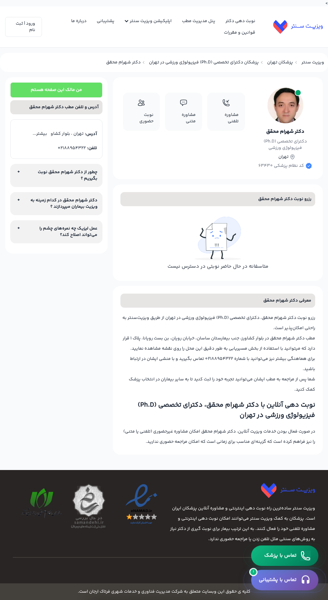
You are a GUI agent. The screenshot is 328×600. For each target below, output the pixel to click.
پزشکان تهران (280, 62)
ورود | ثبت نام (25, 27)
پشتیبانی (105, 21)
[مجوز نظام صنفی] (39, 503)
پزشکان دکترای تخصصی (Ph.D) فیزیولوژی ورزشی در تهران (204, 62)
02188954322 (72, 148)
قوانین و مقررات (239, 32)
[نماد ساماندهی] (89, 506)
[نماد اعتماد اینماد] (138, 504)
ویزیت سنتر (312, 62)
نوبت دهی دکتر (240, 21)
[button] (284, 556)
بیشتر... (40, 134)
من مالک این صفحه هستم (56, 89)
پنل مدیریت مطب (198, 21)
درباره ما (78, 21)
